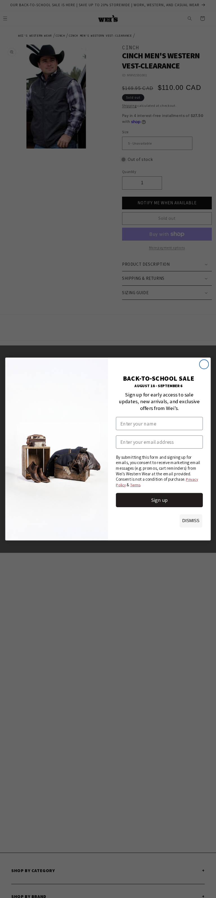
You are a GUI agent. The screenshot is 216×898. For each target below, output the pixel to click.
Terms (135, 484)
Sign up (159, 499)
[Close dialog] (204, 364)
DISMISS (191, 520)
